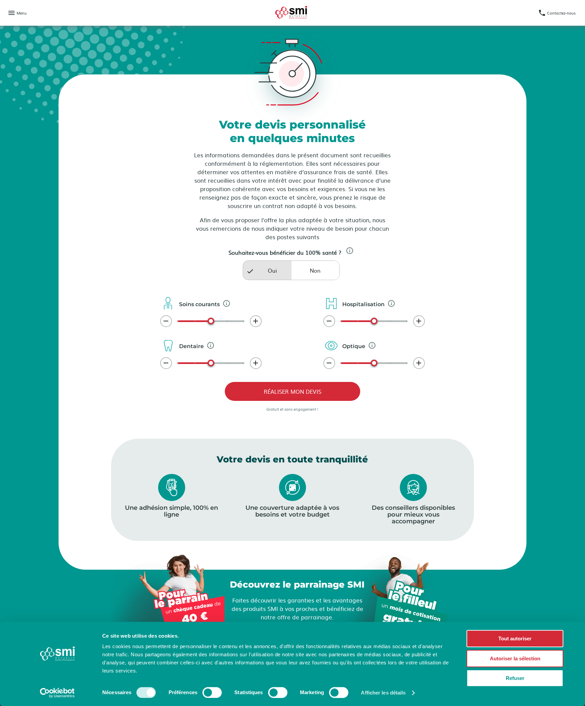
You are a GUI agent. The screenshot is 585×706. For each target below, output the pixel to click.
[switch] (212, 692)
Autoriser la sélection (515, 658)
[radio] (267, 270)
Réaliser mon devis (292, 391)
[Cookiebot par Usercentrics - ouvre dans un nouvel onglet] (57, 693)
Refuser (515, 678)
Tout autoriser (515, 638)
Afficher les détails (383, 693)
